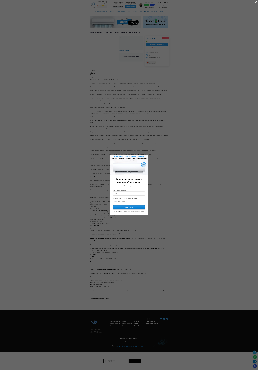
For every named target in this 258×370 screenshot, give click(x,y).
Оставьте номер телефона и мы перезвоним (125, 198)
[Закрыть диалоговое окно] (255, 2)
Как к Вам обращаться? (120, 190)
